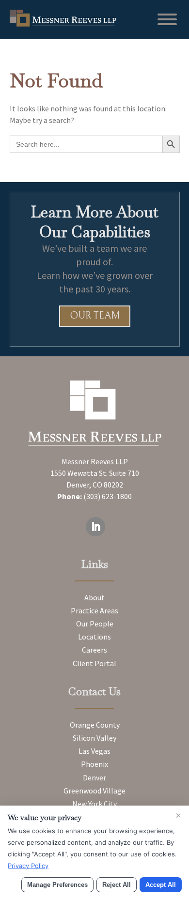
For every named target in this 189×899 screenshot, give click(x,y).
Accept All (160, 884)
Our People (94, 623)
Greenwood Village (94, 790)
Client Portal (94, 663)
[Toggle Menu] (167, 19)
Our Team (95, 315)
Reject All (116, 884)
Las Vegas (94, 751)
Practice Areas (94, 610)
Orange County (95, 725)
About (94, 597)
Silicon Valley (94, 738)
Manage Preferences (57, 884)
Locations (94, 636)
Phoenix (94, 764)
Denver (94, 777)
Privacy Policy (28, 865)
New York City (94, 803)
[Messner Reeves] (63, 24)
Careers (94, 650)
